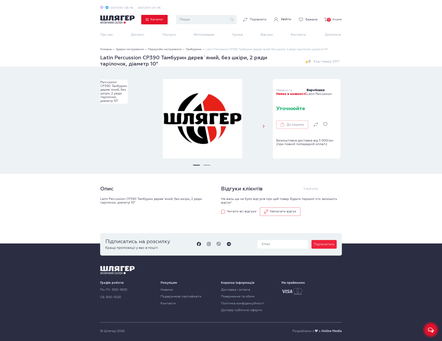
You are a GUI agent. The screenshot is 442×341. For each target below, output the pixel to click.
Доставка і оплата (235, 289)
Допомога (333, 34)
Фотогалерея (204, 34)
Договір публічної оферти (241, 310)
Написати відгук (283, 211)
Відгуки (267, 34)
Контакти (298, 34)
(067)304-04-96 (149, 8)
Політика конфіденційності (242, 303)
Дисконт (138, 34)
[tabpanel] (201, 119)
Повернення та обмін (238, 296)
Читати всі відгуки (241, 211)
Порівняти (257, 19)
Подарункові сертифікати (181, 296)
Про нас (106, 34)
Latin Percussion (319, 94)
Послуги (169, 34)
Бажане (311, 19)
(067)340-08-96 (122, 8)
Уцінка (237, 34)
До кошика (295, 124)
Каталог (156, 19)
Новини (167, 289)
